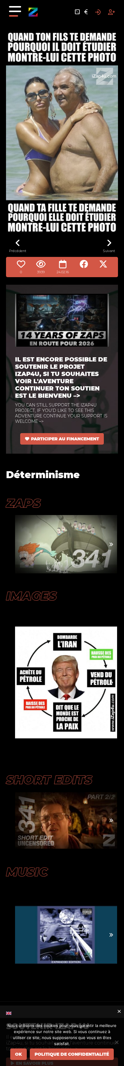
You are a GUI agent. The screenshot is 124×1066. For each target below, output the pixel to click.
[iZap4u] (33, 12)
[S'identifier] (98, 12)
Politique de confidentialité (72, 1054)
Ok (18, 1054)
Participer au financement (65, 439)
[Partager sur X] (103, 264)
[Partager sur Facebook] (84, 264)
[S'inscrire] (111, 12)
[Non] (116, 1042)
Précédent (17, 251)
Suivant (109, 251)
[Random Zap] (77, 12)
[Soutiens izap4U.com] (86, 12)
